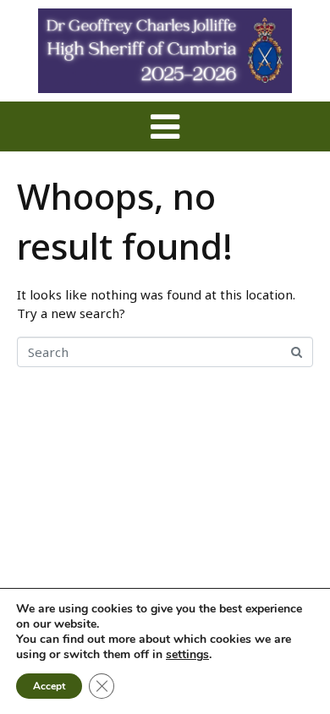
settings (187, 654)
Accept (49, 686)
